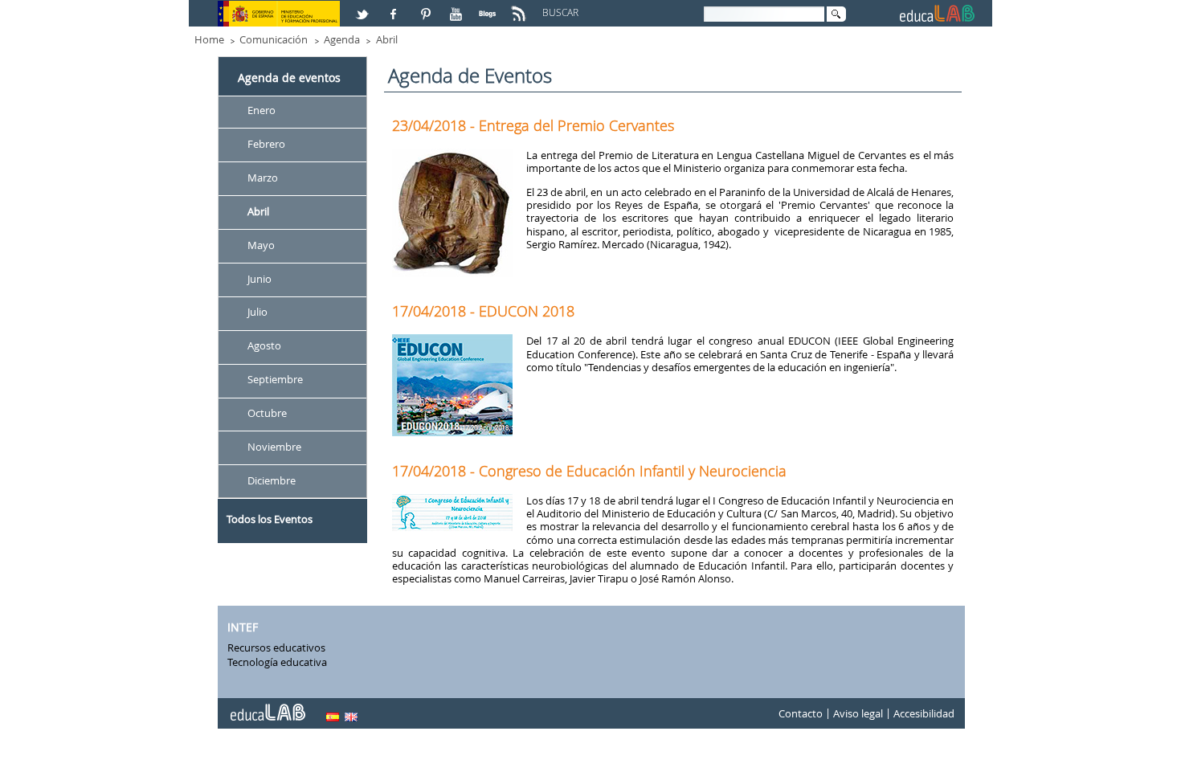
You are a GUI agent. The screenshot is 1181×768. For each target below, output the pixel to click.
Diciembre (271, 480)
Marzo (262, 177)
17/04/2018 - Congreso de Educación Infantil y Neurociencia (589, 470)
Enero (261, 110)
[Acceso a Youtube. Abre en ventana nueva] (457, 7)
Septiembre (275, 380)
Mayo (261, 245)
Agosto (264, 346)
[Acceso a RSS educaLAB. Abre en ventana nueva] (520, 7)
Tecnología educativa (277, 662)
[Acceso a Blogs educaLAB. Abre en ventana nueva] (489, 7)
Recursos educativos (276, 647)
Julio (257, 312)
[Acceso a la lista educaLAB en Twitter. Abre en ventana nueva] (363, 7)
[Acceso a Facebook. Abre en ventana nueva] (395, 7)
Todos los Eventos (270, 519)
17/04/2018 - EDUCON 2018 (483, 311)
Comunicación (273, 39)
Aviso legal (858, 713)
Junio (259, 279)
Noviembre (274, 446)
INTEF (242, 627)
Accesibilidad (923, 713)
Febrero (266, 144)
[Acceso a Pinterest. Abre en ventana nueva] (426, 7)
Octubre (267, 413)
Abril (387, 39)
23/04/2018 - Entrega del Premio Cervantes (533, 125)
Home (209, 39)
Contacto (800, 713)
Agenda (342, 39)
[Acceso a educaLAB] (267, 706)
